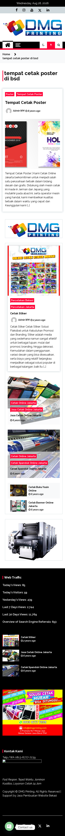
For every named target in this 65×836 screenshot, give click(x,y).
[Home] (7, 45)
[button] (43, 45)
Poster (10, 94)
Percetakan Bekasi (22, 300)
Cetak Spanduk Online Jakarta (29, 462)
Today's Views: (12, 585)
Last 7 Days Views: (14, 607)
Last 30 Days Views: (15, 614)
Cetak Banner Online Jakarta (41, 504)
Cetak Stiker (18, 313)
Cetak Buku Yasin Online (38, 489)
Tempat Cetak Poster (29, 94)
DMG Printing (26, 791)
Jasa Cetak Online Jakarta (26, 409)
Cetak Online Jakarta (23, 402)
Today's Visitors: (13, 592)
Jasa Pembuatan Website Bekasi (37, 795)
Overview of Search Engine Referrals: (27, 621)
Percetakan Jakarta (22, 307)
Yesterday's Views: (14, 599)
